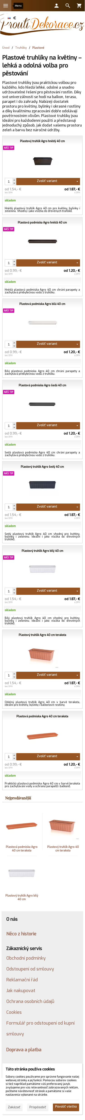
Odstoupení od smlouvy (30, 969)
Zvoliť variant (47, 181)
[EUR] (14, 18)
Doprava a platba (23, 1050)
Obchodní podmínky (26, 958)
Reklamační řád (22, 980)
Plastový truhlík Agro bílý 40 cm (21, 897)
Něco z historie (21, 934)
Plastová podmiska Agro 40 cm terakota (22, 848)
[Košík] (79, 5)
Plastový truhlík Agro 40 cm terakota (63, 848)
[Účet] (56, 5)
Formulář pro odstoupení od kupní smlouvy (40, 1028)
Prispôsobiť (37, 1107)
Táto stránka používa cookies (30, 1069)
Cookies (14, 1012)
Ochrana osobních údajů (30, 1001)
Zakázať (14, 1107)
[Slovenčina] (9, 18)
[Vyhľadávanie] (67, 5)
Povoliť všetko (66, 1106)
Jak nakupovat (20, 991)
